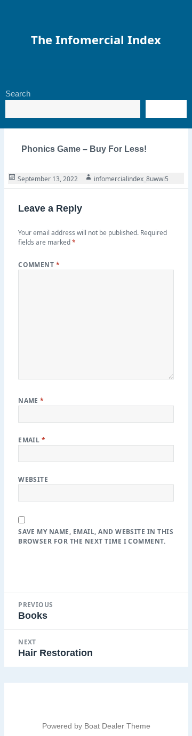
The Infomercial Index (96, 39)
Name (31, 400)
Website (33, 479)
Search (17, 93)
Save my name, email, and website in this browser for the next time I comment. (95, 536)
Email (31, 439)
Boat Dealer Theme (117, 726)
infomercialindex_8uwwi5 (131, 178)
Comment (39, 264)
